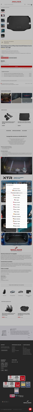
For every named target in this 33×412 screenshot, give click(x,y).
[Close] (26, 185)
